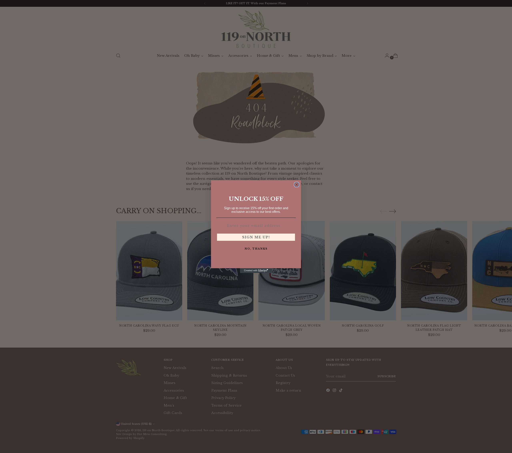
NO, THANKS (256, 248)
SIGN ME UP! (256, 237)
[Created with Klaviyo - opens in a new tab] (256, 270)
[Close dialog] (296, 184)
